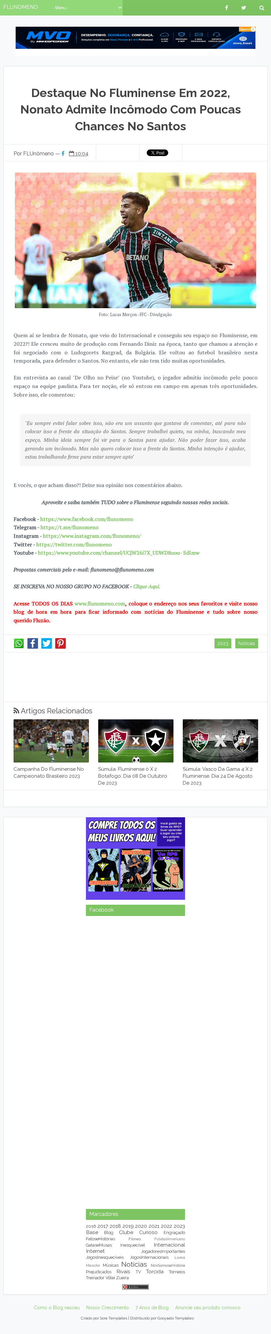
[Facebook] (32, 647)
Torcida (155, 1271)
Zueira (122, 1277)
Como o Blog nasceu (57, 1307)
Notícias (246, 643)
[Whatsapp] (19, 647)
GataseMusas (99, 1245)
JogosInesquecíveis (105, 1257)
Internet (95, 1251)
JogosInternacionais (149, 1257)
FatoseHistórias (100, 1238)
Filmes (135, 1239)
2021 (154, 1226)
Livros (179, 1257)
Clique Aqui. (146, 586)
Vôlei (110, 1277)
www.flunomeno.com (100, 603)
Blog (108, 1232)
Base (92, 1232)
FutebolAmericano (169, 1239)
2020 (141, 1226)
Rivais (123, 1271)
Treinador (95, 1277)
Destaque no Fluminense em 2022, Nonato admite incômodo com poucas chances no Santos (130, 109)
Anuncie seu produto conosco (208, 1307)
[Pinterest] (60, 647)
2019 (128, 1226)
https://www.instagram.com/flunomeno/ (92, 535)
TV (138, 1271)
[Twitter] (46, 647)
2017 (102, 1226)
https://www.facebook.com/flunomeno (86, 519)
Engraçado (174, 1232)
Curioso (148, 1232)
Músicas (111, 1265)
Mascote (93, 1265)
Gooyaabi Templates (175, 1318)
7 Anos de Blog (152, 1307)
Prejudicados (98, 1271)
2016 (91, 1226)
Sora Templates (113, 1318)
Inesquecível (132, 1245)
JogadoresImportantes (163, 1251)
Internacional (169, 1245)
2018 (115, 1226)
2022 (166, 1226)
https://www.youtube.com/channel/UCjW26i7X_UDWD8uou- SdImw (119, 552)
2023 (222, 643)
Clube (126, 1232)
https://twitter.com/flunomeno (74, 544)
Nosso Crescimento (107, 1307)
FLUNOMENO (20, 7)
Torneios (177, 1271)
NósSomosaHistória (168, 1265)
